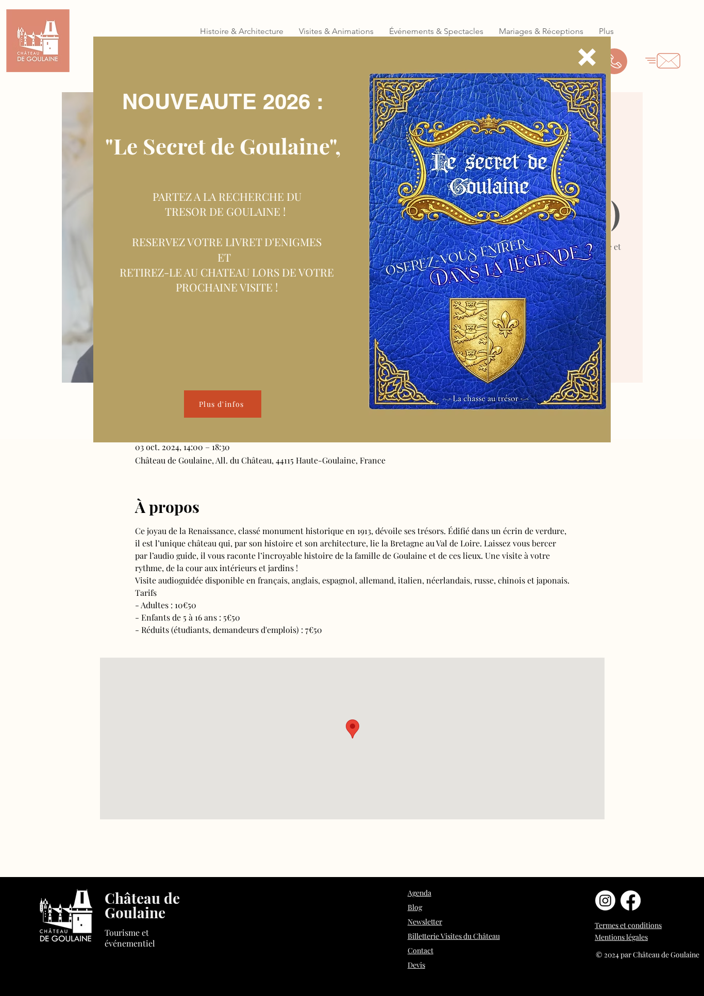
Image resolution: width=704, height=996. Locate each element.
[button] (587, 57)
